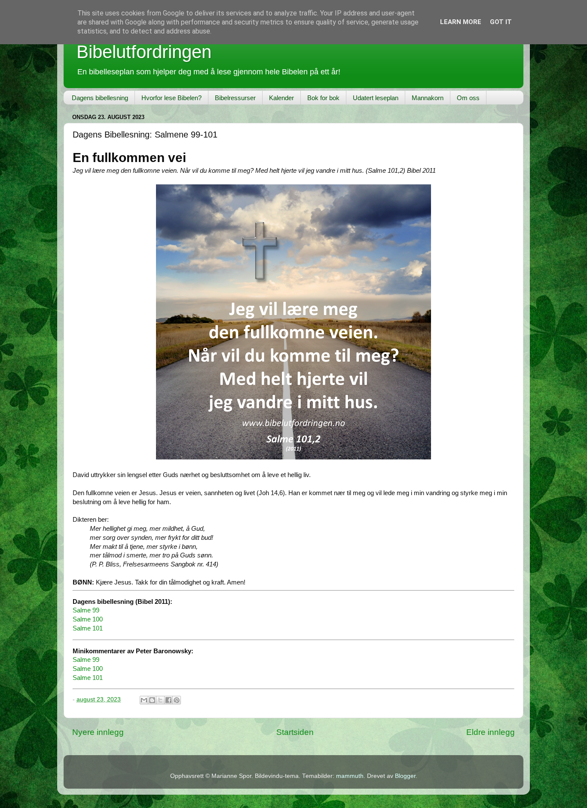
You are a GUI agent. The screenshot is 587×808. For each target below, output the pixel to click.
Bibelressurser (235, 97)
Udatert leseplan (375, 97)
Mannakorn (427, 97)
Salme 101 (88, 628)
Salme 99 (86, 610)
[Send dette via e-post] (144, 700)
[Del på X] (160, 700)
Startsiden (295, 732)
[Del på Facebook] (168, 700)
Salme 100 (88, 619)
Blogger (405, 776)
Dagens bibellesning (100, 97)
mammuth (350, 776)
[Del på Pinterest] (176, 700)
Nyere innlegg (98, 732)
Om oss (468, 97)
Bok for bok (323, 97)
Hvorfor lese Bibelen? (171, 97)
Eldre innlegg (490, 732)
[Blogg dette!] (152, 700)
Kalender (281, 97)
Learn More (460, 22)
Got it (501, 22)
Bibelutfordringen (143, 52)
